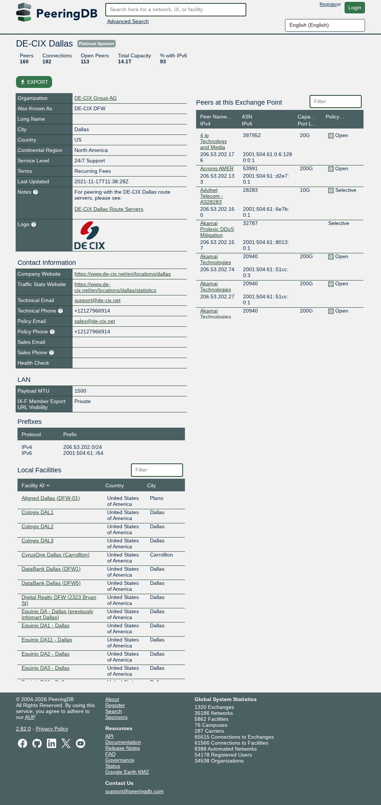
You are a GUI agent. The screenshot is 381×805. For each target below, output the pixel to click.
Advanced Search (128, 21)
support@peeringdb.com (134, 791)
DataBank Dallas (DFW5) (51, 583)
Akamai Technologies (215, 259)
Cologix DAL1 (38, 512)
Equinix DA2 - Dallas (46, 654)
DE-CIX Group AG (95, 98)
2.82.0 (23, 729)
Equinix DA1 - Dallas (46, 625)
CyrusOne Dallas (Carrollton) (56, 555)
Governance (119, 760)
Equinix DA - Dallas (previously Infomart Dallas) (57, 614)
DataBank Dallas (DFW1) (51, 569)
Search (113, 711)
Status (112, 766)
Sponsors (116, 717)
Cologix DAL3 (38, 540)
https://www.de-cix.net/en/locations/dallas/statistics (115, 287)
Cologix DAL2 (38, 526)
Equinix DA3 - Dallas (46, 668)
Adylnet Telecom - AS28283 (211, 196)
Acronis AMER (217, 168)
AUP (30, 717)
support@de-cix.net (97, 300)
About (112, 699)
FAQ (110, 754)
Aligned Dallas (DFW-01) (51, 498)
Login (354, 7)
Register (328, 4)
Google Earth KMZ (127, 772)
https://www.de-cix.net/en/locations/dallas (122, 274)
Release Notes (122, 748)
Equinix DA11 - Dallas (47, 640)
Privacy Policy (52, 729)
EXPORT (34, 82)
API (109, 736)
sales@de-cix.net (94, 321)
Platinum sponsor (96, 43)
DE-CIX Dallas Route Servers (108, 209)
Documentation (123, 742)
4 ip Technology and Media (213, 141)
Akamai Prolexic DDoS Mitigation (217, 229)
